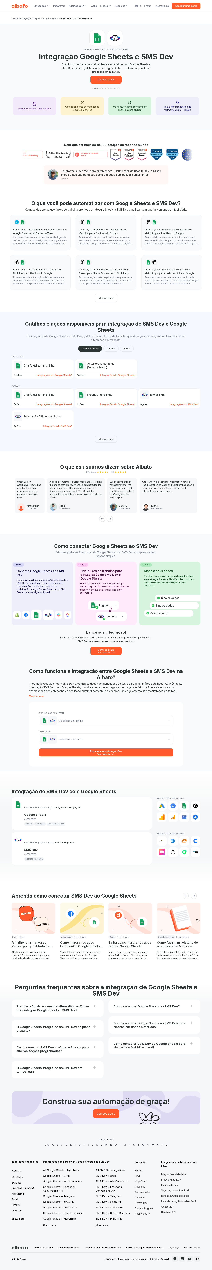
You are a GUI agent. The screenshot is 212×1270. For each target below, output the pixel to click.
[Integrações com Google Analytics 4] (173, 817)
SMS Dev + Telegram (108, 1196)
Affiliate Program (144, 1208)
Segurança (173, 1247)
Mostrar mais (106, 298)
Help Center (141, 1181)
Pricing (138, 1170)
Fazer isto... (45, 731)
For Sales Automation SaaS (175, 1195)
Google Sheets (49, 18)
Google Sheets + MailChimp (59, 1218)
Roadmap (140, 1197)
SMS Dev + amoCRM (108, 1201)
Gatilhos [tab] (111, 348)
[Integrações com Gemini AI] (195, 806)
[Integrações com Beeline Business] (162, 841)
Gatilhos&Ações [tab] (90, 348)
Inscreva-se (162, 5)
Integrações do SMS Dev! (184, 404)
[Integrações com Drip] (173, 852)
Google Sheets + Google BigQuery (63, 1213)
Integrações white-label (173, 1174)
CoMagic (17, 1171)
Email (15, 1199)
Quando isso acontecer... (52, 713)
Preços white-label (171, 1179)
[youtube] (190, 1259)
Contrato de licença (43, 1247)
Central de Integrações (22, 18)
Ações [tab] (126, 348)
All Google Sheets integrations (61, 1170)
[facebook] (175, 1259)
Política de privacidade (69, 1247)
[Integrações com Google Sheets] (184, 806)
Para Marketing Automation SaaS (178, 1201)
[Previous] (102, 519)
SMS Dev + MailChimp (109, 1218)
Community (141, 1203)
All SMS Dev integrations (110, 1170)
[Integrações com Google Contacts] (195, 817)
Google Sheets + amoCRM (58, 1201)
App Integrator (142, 1192)
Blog (137, 1176)
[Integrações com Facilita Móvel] (195, 852)
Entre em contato (192, 1247)
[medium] (197, 1259)
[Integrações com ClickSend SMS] (162, 852)
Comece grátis (106, 79)
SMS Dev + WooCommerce (112, 1181)
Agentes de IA (142, 1213)
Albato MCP (167, 1206)
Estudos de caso (170, 1185)
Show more (18, 1218)
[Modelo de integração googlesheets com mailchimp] (172, 272)
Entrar (147, 5)
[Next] (110, 519)
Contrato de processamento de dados (103, 1247)
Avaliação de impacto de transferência (144, 1247)
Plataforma (59, 5)
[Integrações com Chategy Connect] (195, 841)
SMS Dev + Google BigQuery (113, 1213)
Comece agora (106, 1113)
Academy (140, 1186)
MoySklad (17, 1177)
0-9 (47, 1144)
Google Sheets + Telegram (59, 1196)
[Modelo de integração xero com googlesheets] (40, 232)
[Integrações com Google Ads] (162, 806)
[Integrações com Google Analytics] (162, 817)
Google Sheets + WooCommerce (62, 1181)
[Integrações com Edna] (184, 852)
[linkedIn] (182, 1259)
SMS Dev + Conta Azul (109, 1207)
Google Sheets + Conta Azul (60, 1207)
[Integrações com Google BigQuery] (173, 806)
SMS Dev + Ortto (106, 1175)
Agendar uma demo (186, 5)
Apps (94, 5)
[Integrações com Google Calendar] (184, 817)
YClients (16, 1182)
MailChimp (18, 1193)
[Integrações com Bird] (173, 841)
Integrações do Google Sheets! (54, 375)
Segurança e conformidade (175, 1190)
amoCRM (17, 1210)
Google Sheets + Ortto (56, 1175)
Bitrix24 (16, 1205)
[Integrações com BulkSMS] (184, 841)
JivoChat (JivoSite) (23, 1188)
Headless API (168, 1212)
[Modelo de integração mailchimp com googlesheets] (106, 232)
